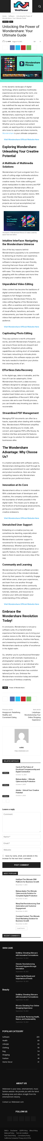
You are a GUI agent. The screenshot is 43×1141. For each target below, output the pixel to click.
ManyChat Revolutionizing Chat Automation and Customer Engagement (28, 906)
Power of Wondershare (16, 687)
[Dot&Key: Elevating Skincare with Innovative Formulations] (8, 956)
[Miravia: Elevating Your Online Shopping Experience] (8, 1009)
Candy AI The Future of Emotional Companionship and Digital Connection (28, 769)
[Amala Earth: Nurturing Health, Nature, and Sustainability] (8, 1020)
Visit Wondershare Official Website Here (21, 139)
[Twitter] (17, 47)
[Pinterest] (23, 47)
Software (11, 16)
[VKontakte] (33, 1118)
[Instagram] (27, 1118)
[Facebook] (12, 47)
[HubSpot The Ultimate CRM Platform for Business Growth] (8, 882)
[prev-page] (3, 801)
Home (4, 16)
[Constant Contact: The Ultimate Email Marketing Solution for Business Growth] (8, 919)
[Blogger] (9, 1118)
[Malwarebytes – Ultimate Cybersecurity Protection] (8, 782)
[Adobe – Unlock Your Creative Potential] (8, 793)
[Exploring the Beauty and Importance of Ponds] (8, 979)
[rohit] (3, 41)
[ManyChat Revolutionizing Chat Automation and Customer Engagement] (8, 907)
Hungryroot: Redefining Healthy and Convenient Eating (11, 714)
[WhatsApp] (28, 47)
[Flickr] (21, 1118)
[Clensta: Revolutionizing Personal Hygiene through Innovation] (8, 967)
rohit (9, 41)
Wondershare (8, 133)
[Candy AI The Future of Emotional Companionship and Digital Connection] (8, 770)
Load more (21, 928)
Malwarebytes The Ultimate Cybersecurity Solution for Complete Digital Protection (26, 893)
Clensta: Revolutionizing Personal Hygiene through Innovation (26, 966)
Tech (11, 22)
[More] (34, 47)
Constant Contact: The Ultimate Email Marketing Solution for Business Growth (28, 918)
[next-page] (7, 801)
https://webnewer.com (22, 751)
